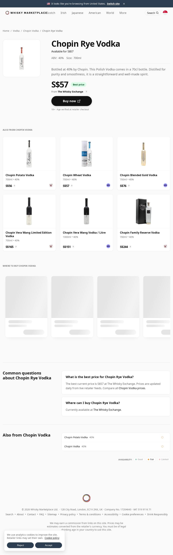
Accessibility (111, 514)
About (20, 514)
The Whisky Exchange (107, 410)
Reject (20, 545)
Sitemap (52, 514)
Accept (48, 545)
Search (9, 514)
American (95, 13)
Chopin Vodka (31, 30)
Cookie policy (52, 537)
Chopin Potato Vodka (76, 437)
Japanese (77, 13)
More (122, 13)
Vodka (16, 30)
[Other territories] (165, 12)
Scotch (51, 13)
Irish (63, 13)
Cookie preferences (133, 514)
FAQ (41, 514)
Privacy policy (68, 514)
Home (6, 30)
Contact (31, 514)
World (110, 13)
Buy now (69, 101)
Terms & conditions (90, 514)
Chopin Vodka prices (132, 388)
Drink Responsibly (157, 514)
